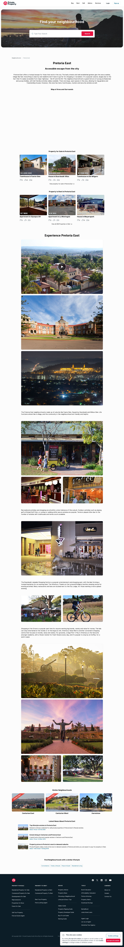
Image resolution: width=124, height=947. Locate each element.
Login (108, 3)
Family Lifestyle (55, 866)
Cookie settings (113, 936)
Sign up (116, 3)
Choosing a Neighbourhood (66, 896)
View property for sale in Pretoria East (61, 184)
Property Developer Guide (66, 912)
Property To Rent (41, 885)
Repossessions (16, 899)
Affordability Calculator (88, 893)
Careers (106, 893)
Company (107, 885)
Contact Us (107, 896)
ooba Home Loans (86, 912)
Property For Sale (18, 885)
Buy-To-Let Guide (63, 915)
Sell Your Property (17, 912)
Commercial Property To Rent (44, 893)
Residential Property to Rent (43, 890)
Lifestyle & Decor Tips (65, 899)
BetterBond (84, 909)
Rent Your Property (41, 899)
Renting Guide (62, 919)
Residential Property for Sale (20, 890)
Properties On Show (18, 903)
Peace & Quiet (66, 866)
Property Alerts (86, 899)
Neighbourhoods (16, 58)
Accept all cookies (113, 940)
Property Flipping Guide (65, 909)
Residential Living (77, 866)
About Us (107, 890)
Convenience (45, 866)
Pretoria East (26, 58)
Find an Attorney (86, 896)
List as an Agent (86, 922)
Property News (62, 893)
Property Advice (63, 890)
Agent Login (85, 918)
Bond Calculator (86, 890)
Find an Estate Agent (18, 915)
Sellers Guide (62, 906)
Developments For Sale (19, 896)
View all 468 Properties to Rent (61, 224)
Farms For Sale (16, 906)
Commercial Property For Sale (21, 893)
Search (87, 34)
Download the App (87, 903)
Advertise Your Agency (88, 925)
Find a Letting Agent (41, 902)
